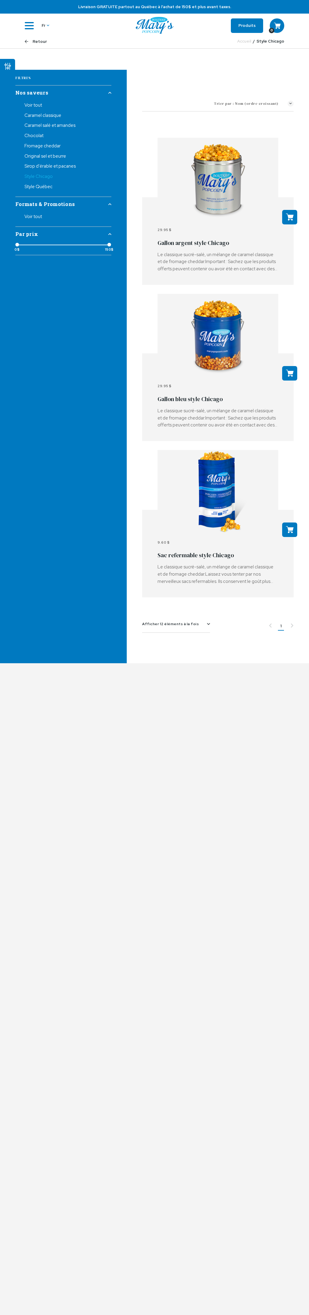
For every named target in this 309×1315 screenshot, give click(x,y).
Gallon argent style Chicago (193, 243)
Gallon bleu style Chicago (190, 399)
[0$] (17, 244)
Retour (39, 41)
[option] (154, 7)
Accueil (244, 41)
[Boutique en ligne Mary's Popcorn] (155, 25)
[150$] (109, 244)
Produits (247, 25)
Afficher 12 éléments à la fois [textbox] (170, 624)
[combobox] (176, 624)
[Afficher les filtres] (7, 63)
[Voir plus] (218, 179)
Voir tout (33, 105)
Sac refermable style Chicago (196, 555)
